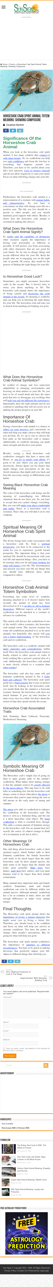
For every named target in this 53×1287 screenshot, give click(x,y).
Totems (12, 64)
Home (4, 64)
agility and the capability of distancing (28, 236)
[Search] (46, 1065)
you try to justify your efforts (29, 459)
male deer (16, 870)
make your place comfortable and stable (26, 507)
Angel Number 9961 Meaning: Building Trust (33, 978)
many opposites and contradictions (22, 648)
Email (6, 1031)
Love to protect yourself (37, 170)
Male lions (36, 867)
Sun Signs (7, 1268)
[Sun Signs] (26, 8)
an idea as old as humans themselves (26, 607)
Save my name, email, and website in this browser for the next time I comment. (26, 1049)
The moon (8, 809)
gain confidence (16, 161)
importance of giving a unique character (24, 917)
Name (6, 1022)
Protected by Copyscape (39, 1271)
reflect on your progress (16, 429)
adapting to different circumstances (26, 946)
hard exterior (21, 682)
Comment (7, 997)
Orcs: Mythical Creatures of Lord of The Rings (18, 972)
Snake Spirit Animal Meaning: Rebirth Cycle (29, 1180)
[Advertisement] (26, 1094)
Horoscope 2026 (9, 1128)
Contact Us (22, 1271)
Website (6, 1040)
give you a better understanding (26, 635)
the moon (42, 794)
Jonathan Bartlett (15, 125)
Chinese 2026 (23, 1128)
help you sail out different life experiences (28, 400)
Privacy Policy (10, 1271)
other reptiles (9, 667)
